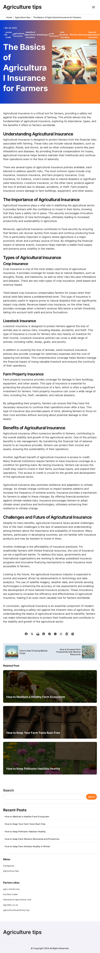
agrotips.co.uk (10, 905)
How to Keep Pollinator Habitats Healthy (33, 768)
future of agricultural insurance (93, 34)
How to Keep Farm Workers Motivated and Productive (32, 839)
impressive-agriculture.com (17, 899)
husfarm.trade (10, 894)
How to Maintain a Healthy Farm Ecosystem (35, 697)
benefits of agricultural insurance (31, 34)
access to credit (9, 34)
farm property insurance (64, 34)
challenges (43, 35)
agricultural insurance (19, 34)
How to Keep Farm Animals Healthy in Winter (27, 846)
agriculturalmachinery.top (16, 910)
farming (83, 35)
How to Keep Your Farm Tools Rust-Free (33, 732)
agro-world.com (11, 889)
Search (8, 790)
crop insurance (54, 34)
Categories (8, 865)
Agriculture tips (22, 7)
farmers (74, 35)
